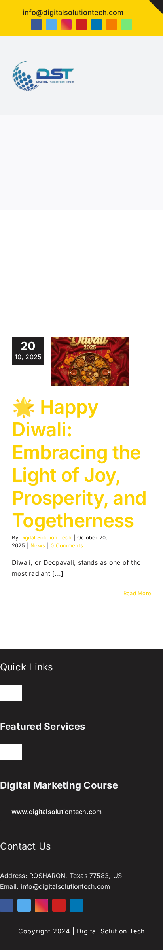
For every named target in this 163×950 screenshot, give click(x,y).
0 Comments (67, 545)
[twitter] (51, 24)
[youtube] (81, 24)
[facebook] (36, 24)
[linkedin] (96, 24)
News (37, 545)
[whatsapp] (126, 24)
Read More (137, 593)
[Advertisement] (81, 261)
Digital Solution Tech (46, 537)
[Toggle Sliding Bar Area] (156, 7)
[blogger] (111, 24)
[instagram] (66, 24)
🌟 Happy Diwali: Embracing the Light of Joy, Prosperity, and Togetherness (79, 463)
